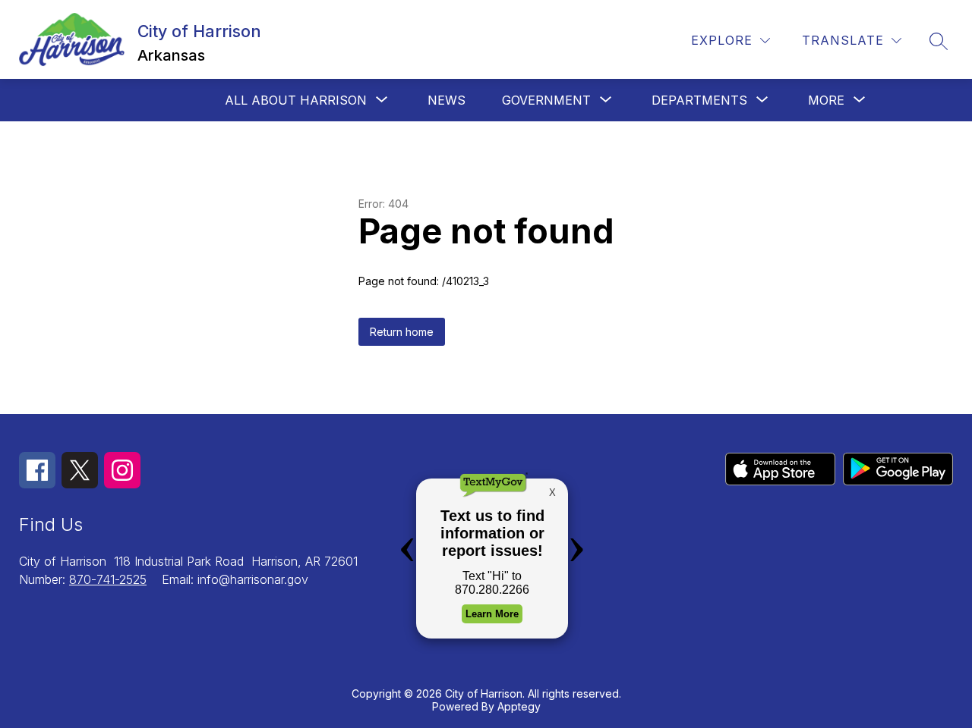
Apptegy (519, 706)
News (446, 100)
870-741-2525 (108, 579)
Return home (402, 331)
